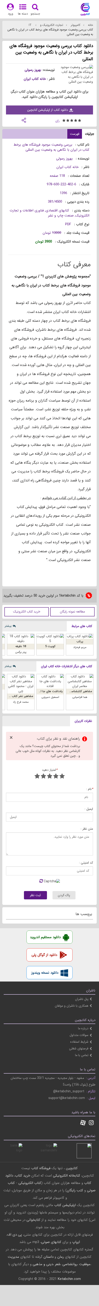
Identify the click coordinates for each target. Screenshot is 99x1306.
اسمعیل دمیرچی (50, 697)
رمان (60, 1257)
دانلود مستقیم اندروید (45, 937)
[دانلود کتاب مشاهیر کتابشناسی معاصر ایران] (79, 681)
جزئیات (89, 133)
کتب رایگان (75, 1190)
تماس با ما (81, 1055)
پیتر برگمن (20, 652)
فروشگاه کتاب (40, 1168)
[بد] (62, 776)
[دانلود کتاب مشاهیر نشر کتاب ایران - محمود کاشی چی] (20, 684)
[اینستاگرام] (91, 1123)
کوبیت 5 (50, 646)
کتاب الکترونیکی (29, 1183)
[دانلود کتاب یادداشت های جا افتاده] (50, 681)
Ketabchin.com (69, 1279)
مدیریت (13, 1257)
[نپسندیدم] (55, 776)
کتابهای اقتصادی (57, 210)
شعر (57, 1264)
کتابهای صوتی (51, 1242)
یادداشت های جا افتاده (49, 691)
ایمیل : (88, 809)
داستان (48, 1257)
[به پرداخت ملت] (14, 1150)
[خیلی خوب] (43, 776)
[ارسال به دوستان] (23, 120)
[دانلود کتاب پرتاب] (79, 636)
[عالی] (37, 776)
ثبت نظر (35, 895)
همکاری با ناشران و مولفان (71, 1005)
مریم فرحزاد (79, 647)
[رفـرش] (41, 881)
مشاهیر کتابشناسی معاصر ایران (73, 691)
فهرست (74, 133)
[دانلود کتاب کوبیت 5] (50, 639)
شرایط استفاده (79, 1041)
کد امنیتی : (86, 862)
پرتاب (79, 641)
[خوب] (49, 776)
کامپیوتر (75, 25)
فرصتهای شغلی (78, 1048)
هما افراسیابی (79, 697)
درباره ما (83, 1028)
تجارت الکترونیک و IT (46, 25)
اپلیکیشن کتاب (65, 1205)
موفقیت (84, 1264)
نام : (89, 789)
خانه (90, 25)
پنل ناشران (81, 999)
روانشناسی (69, 1264)
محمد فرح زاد (21, 702)
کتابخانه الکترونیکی (66, 1175)
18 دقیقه (20, 646)
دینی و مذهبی (43, 1264)
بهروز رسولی (33, 70)
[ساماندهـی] (49, 1150)
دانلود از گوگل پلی (44, 955)
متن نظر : (87, 828)
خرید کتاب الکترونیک (26, 611)
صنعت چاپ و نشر (61, 215)
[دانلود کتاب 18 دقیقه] (20, 639)
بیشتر (8, 626)
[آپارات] (83, 1123)
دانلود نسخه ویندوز (44, 973)
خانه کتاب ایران (35, 79)
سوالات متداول (79, 1035)
